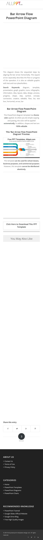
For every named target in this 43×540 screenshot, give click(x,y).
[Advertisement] (21, 45)
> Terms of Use (9, 464)
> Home (6, 484)
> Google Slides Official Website (15, 514)
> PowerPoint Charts (11, 493)
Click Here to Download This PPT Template (21, 225)
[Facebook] (28, 537)
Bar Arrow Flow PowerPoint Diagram (21, 16)
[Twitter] (31, 537)
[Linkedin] (38, 537)
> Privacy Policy (9, 467)
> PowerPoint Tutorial (11, 511)
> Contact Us (8, 461)
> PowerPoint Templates (12, 487)
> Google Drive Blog (10, 516)
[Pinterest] (34, 537)
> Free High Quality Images (13, 519)
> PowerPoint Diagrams (12, 490)
